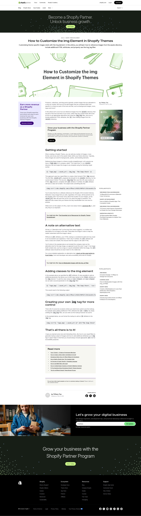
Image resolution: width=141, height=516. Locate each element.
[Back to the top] (20, 483)
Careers (42, 491)
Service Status (107, 494)
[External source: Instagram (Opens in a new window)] (111, 509)
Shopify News (27, 8)
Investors (42, 494)
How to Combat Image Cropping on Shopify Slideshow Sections (66, 365)
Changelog (85, 499)
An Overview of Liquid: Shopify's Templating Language (64, 361)
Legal (46, 509)
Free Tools (85, 496)
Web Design (103, 272)
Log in (110, 2)
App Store (63, 491)
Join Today (70, 26)
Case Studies (36, 8)
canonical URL (86, 206)
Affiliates (63, 496)
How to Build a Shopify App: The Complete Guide (62, 359)
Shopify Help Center (108, 485)
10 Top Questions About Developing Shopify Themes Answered (66, 368)
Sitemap (63, 509)
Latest (44, 8)
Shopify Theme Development (73, 37)
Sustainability (43, 499)
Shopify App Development (107, 199)
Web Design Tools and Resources (109, 192)
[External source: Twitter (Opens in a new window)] (90, 395)
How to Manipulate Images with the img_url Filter (73, 263)
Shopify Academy (53, 2)
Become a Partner (27, 123)
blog (62, 37)
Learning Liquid (104, 279)
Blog (19, 8)
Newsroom (42, 496)
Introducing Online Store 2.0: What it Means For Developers (65, 357)
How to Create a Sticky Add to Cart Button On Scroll (63, 354)
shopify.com (103, 2)
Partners (63, 494)
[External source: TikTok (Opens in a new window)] (114, 509)
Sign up (51, 140)
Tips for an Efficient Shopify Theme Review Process (63, 370)
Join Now (118, 2)
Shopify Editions (44, 488)
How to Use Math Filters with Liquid (59, 363)
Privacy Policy (55, 509)
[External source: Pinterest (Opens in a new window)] (121, 509)
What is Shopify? (44, 485)
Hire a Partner (106, 491)
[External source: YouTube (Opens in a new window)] (107, 509)
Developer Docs (65, 485)
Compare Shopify (86, 488)
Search (119, 8)
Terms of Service (37, 509)
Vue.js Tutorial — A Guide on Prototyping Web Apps (63, 352)
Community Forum (108, 488)
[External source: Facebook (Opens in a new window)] (86, 395)
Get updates (129, 424)
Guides (84, 491)
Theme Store (64, 488)
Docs (35, 2)
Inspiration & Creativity (107, 213)
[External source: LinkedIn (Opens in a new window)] (94, 395)
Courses (84, 494)
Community (43, 2)
